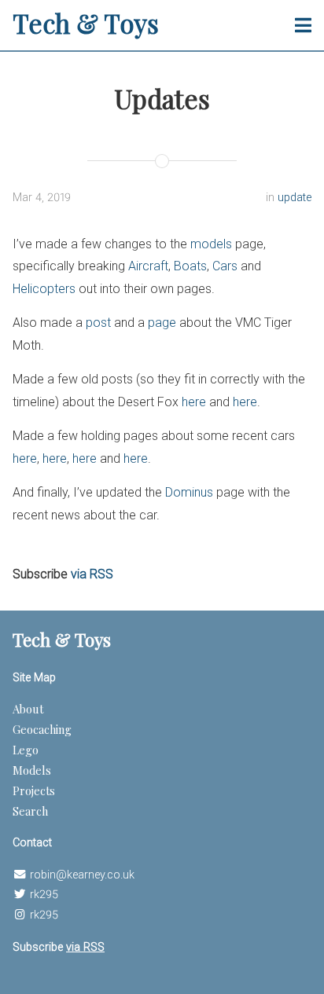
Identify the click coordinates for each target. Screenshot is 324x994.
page (162, 322)
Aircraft (148, 266)
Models (32, 770)
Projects (34, 790)
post (98, 322)
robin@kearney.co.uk (82, 875)
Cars (224, 266)
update (294, 197)
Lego (26, 749)
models (211, 244)
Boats (190, 266)
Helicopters (44, 288)
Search (30, 811)
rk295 (44, 894)
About (28, 709)
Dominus (189, 492)
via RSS (92, 574)
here (194, 401)
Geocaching (42, 729)
